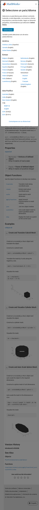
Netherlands (24, 58)
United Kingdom (26, 84)
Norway (23, 61)
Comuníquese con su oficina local (19, 121)
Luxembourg (6, 81)
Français (25, 81)
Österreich (24, 64)
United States (6, 50)
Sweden (23, 70)
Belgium (4, 58)
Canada (4, 47)
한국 (3, 114)
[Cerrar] (36, 4)
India (4, 97)
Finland (4, 70)
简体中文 (7, 106)
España (4, 67)
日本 (3, 111)
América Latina (7, 44)
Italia (4, 78)
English (24, 78)
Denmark (5, 61)
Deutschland (6, 64)
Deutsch (25, 75)
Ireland (4, 75)
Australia (5, 94)
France (4, 73)
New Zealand (6, 100)
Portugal (23, 67)
